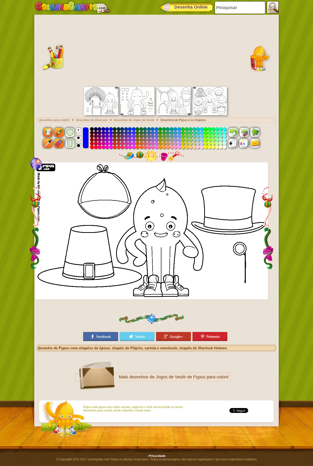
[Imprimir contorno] (233, 143)
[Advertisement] (156, 50)
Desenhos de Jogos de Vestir (134, 120)
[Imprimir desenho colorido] (244, 143)
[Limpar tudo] (244, 132)
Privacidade (157, 456)
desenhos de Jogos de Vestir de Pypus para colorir (179, 377)
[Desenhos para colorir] (72, 7)
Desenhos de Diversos (92, 120)
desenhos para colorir (54, 120)
